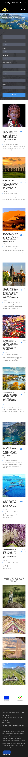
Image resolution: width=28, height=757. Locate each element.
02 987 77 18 (23, 2)
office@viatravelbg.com (16, 4)
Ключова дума (6, 33)
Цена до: (4, 84)
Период (4, 70)
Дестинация (5, 55)
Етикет (4, 48)
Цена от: (4, 77)
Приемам (7, 752)
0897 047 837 (15, 2)
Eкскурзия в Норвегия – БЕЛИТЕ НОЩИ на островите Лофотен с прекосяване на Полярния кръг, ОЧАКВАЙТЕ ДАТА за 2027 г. (10, 503)
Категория (5, 41)
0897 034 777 (7, 2)
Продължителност (7, 62)
